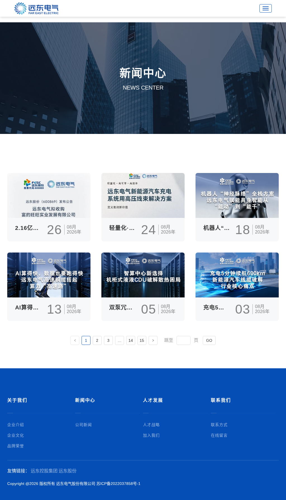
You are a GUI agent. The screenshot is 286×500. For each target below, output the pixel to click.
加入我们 (151, 435)
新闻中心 (85, 400)
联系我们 (221, 400)
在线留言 (219, 435)
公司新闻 (83, 424)
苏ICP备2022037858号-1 (118, 483)
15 (142, 340)
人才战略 (151, 424)
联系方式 (219, 424)
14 (130, 340)
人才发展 (153, 400)
